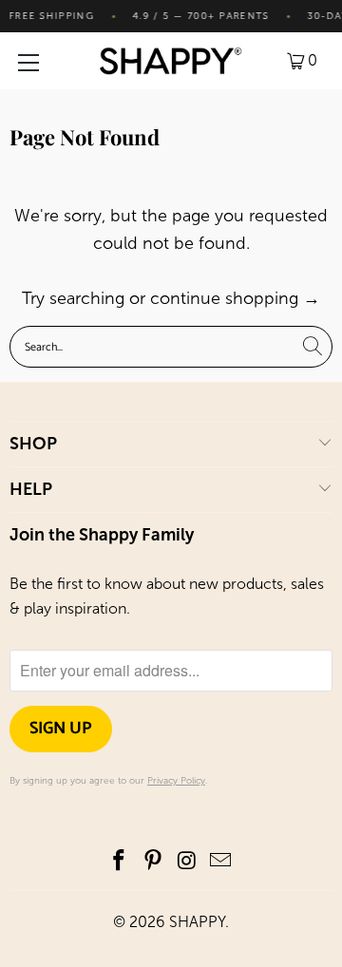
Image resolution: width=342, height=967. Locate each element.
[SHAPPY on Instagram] (187, 862)
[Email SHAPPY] (221, 862)
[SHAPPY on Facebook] (119, 862)
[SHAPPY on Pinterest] (153, 862)
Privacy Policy (176, 781)
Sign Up (60, 728)
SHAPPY (197, 922)
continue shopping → (235, 298)
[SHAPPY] (171, 60)
